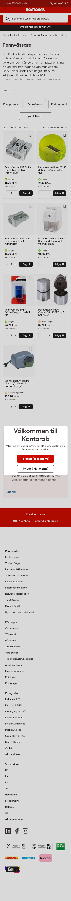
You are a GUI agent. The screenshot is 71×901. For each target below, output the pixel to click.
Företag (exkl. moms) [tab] (35, 458)
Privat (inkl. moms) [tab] (35, 468)
